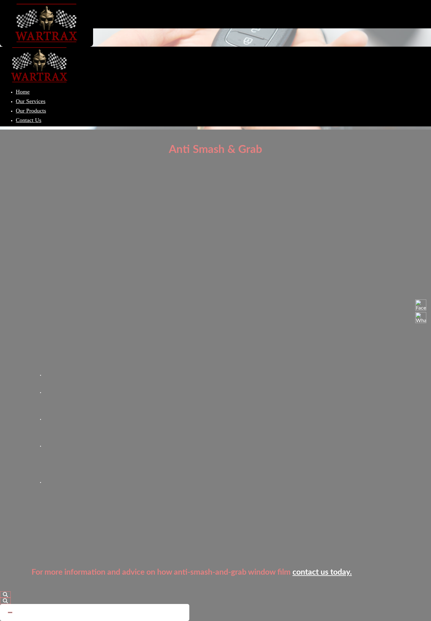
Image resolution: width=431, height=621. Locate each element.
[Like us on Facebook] (420, 304)
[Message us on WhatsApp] (420, 317)
